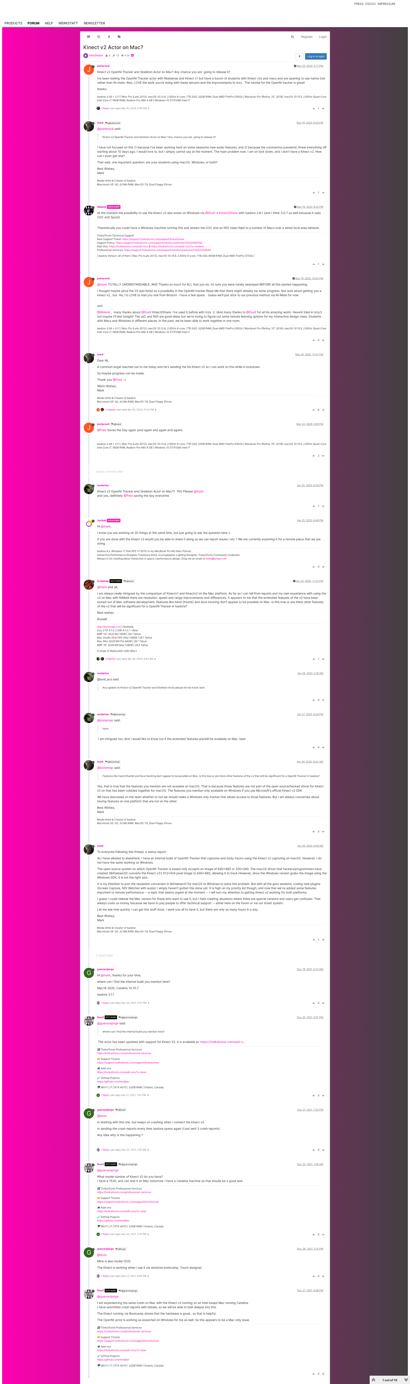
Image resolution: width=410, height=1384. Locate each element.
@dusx (102, 1115)
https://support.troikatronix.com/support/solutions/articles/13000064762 (159, 242)
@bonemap (119, 714)
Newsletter (94, 23)
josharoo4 (103, 65)
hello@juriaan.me (216, 558)
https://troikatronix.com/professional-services (124, 1053)
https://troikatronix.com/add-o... (222, 1042)
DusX (100, 1017)
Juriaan (101, 520)
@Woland (103, 312)
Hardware (96, 55)
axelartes (103, 485)
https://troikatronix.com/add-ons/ (128, 246)
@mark (102, 284)
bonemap (103, 581)
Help (49, 23)
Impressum (386, 4)
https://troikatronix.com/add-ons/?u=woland (177, 246)
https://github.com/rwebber (113, 1081)
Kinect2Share (228, 213)
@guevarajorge (129, 1017)
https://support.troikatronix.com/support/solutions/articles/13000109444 (167, 250)
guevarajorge (105, 969)
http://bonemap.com (109, 626)
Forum (34, 23)
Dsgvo (370, 4)
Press (359, 4)
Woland (101, 206)
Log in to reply (316, 56)
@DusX (210, 213)
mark (100, 122)
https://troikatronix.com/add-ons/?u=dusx (121, 1072)
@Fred (117, 379)
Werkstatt (68, 23)
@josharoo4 (113, 123)
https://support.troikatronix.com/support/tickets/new (153, 239)
